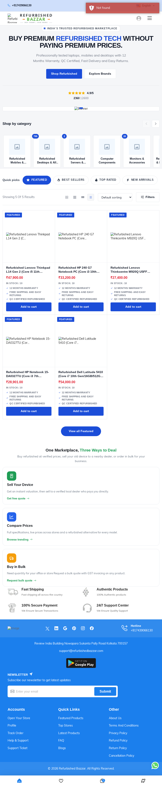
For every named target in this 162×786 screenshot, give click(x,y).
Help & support (18, 740)
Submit (105, 691)
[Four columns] (82, 197)
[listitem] (17, 151)
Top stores (65, 725)
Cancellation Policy (121, 756)
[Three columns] (74, 197)
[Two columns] (66, 197)
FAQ (61, 740)
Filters (150, 197)
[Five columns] (90, 197)
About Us (115, 718)
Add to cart (29, 306)
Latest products (69, 733)
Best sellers (73, 179)
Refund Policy (118, 740)
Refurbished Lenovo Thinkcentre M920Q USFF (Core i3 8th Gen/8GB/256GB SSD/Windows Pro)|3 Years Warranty (131, 270)
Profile (12, 725)
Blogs (62, 748)
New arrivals (142, 179)
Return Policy (118, 748)
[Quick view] (51, 232)
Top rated (107, 179)
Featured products (70, 718)
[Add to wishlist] (51, 216)
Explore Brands (100, 73)
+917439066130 (21, 5)
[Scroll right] (155, 124)
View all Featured (81, 431)
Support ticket (17, 748)
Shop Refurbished (64, 73)
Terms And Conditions (124, 725)
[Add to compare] (51, 224)
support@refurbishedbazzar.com (81, 651)
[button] (81, 108)
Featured (39, 179)
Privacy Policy (118, 733)
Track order (15, 733)
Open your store (19, 718)
